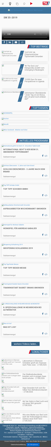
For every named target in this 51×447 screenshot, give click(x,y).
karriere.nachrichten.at (15, 433)
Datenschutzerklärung (36, 427)
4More (45, 437)
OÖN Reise (29, 435)
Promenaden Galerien (10, 437)
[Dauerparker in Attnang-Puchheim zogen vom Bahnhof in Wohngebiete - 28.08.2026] (25, 351)
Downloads (10, 427)
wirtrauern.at (25, 439)
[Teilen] (16, 42)
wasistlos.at (37, 437)
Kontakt (17, 427)
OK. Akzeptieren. (33, 444)
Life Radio (27, 433)
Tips (30, 437)
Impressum (24, 427)
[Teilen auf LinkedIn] (10, 42)
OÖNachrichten (37, 433)
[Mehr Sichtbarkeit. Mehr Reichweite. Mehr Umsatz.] (25, 10)
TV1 (5, 433)
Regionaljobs (23, 437)
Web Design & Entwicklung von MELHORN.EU (32, 425)
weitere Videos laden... (25, 344)
